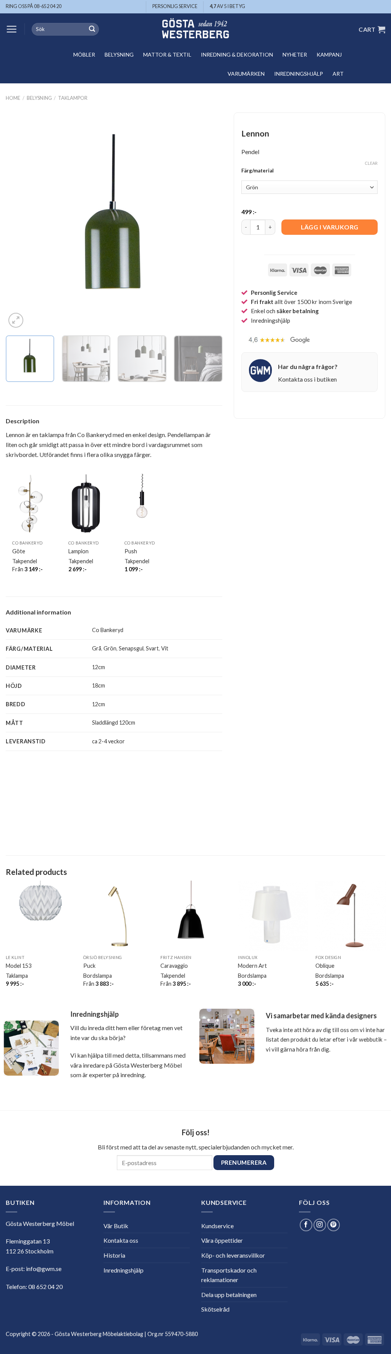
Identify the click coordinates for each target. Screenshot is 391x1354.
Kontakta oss (120, 1240)
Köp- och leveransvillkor (233, 1255)
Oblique (324, 965)
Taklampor (72, 98)
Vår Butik (115, 1225)
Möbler (84, 54)
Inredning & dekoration (237, 54)
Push (130, 551)
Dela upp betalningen (229, 1294)
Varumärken (246, 73)
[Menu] (11, 29)
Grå (96, 648)
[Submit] (92, 29)
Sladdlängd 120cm (113, 722)
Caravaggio (174, 965)
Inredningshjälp (298, 73)
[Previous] (20, 221)
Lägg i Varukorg (330, 227)
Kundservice (217, 1225)
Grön (109, 648)
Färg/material (257, 171)
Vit (164, 648)
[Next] (208, 221)
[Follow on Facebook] (306, 1225)
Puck (89, 965)
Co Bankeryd (107, 630)
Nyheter (295, 54)
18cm (98, 685)
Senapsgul (131, 648)
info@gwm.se (43, 1268)
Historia (114, 1255)
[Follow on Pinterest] (333, 1225)
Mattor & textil (167, 54)
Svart (152, 648)
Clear (371, 163)
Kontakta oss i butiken (307, 379)
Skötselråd (215, 1309)
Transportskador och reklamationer (229, 1275)
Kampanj (329, 54)
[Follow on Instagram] (319, 1225)
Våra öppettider (222, 1240)
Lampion (78, 551)
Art (338, 73)
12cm (98, 667)
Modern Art (252, 965)
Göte (18, 551)
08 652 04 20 (45, 1286)
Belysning (119, 54)
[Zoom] (15, 320)
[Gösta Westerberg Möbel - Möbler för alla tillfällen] (195, 29)
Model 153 (18, 965)
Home (13, 98)
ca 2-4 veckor (108, 741)
